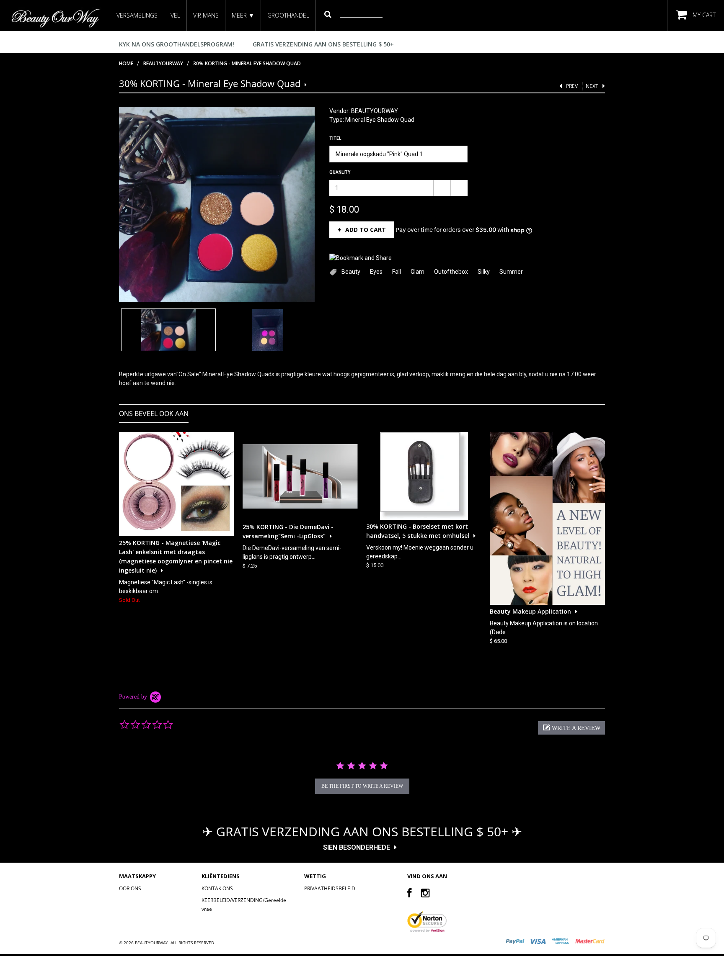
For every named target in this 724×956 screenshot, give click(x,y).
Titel (335, 138)
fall (396, 271)
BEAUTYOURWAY (374, 111)
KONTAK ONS (217, 888)
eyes (376, 271)
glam (417, 271)
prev (572, 86)
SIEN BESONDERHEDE (356, 847)
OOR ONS (130, 888)
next (592, 86)
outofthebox (451, 271)
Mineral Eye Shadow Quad (379, 119)
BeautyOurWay (163, 63)
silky (484, 271)
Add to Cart (365, 230)
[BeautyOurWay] (55, 18)
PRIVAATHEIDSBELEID (329, 888)
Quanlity (339, 172)
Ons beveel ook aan (154, 413)
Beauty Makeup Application (530, 611)
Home (126, 63)
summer (511, 271)
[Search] (327, 14)
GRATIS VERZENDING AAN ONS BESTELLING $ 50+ (323, 44)
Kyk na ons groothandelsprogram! (176, 44)
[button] (571, 728)
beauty (350, 271)
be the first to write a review (362, 786)
